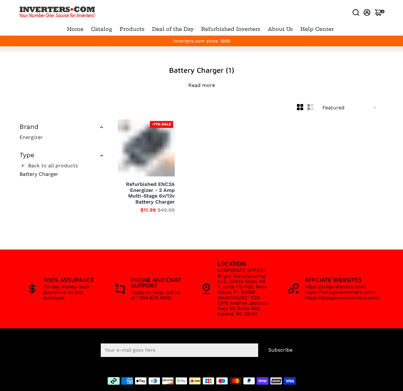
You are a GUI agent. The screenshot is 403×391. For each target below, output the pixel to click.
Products (132, 29)
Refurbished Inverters (230, 29)
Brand (29, 126)
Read (194, 85)
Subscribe (280, 350)
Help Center (317, 29)
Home (75, 29)
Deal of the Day (173, 29)
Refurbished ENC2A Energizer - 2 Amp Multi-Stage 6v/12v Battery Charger (150, 192)
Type (27, 155)
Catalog (101, 29)
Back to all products (52, 166)
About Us (280, 29)
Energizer (31, 137)
